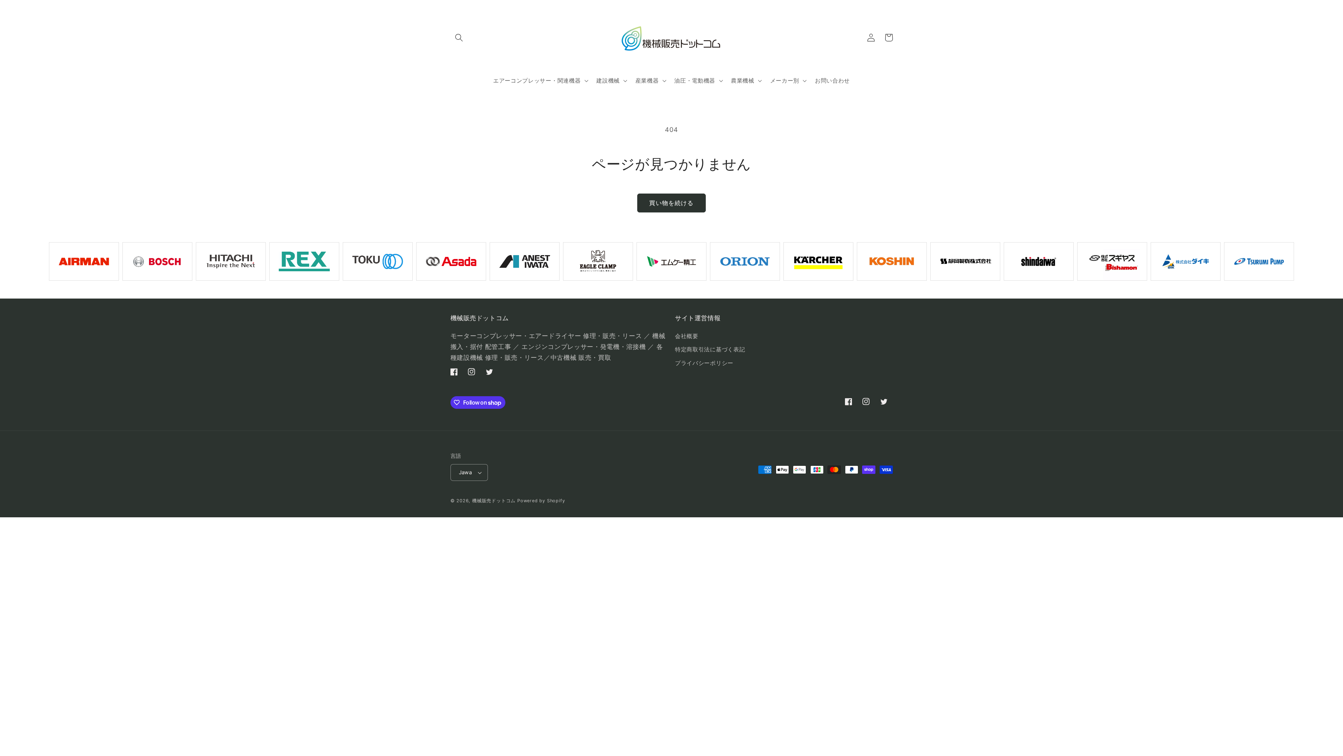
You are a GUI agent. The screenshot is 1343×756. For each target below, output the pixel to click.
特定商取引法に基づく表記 (710, 349)
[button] (459, 38)
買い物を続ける (671, 202)
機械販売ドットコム (494, 500)
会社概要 (686, 336)
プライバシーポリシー (704, 362)
